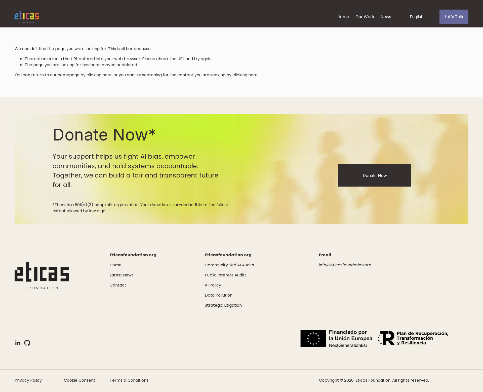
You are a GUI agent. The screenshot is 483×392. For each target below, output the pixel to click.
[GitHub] (27, 343)
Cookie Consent (79, 380)
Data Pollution (218, 295)
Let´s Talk (454, 17)
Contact (118, 285)
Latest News (122, 275)
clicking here (99, 75)
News (386, 17)
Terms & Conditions (129, 380)
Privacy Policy (28, 380)
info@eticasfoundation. (342, 265)
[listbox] (415, 16)
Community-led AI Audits (229, 265)
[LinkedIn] (18, 343)
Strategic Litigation (223, 305)
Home (343, 17)
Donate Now (375, 175)
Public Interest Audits (226, 275)
